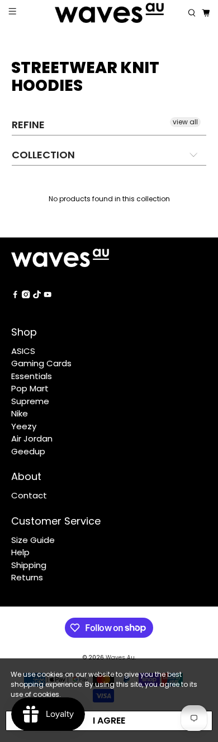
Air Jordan (32, 438)
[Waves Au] (109, 13)
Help (20, 552)
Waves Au (120, 657)
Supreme (30, 401)
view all (185, 122)
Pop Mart (30, 388)
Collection (43, 155)
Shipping (28, 565)
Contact (29, 495)
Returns (27, 577)
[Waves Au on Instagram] (26, 295)
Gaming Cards (41, 363)
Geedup (28, 451)
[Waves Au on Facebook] (15, 295)
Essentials (31, 376)
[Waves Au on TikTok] (37, 295)
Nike (19, 413)
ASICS (23, 351)
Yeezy (23, 426)
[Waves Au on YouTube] (47, 295)
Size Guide (33, 540)
